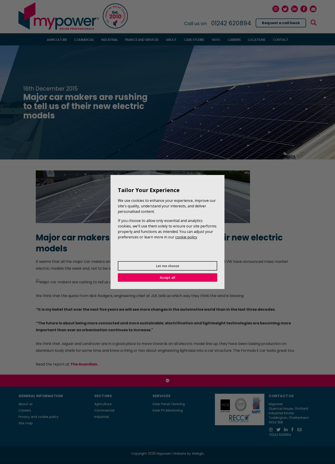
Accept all (167, 277)
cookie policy (186, 237)
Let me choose (167, 266)
